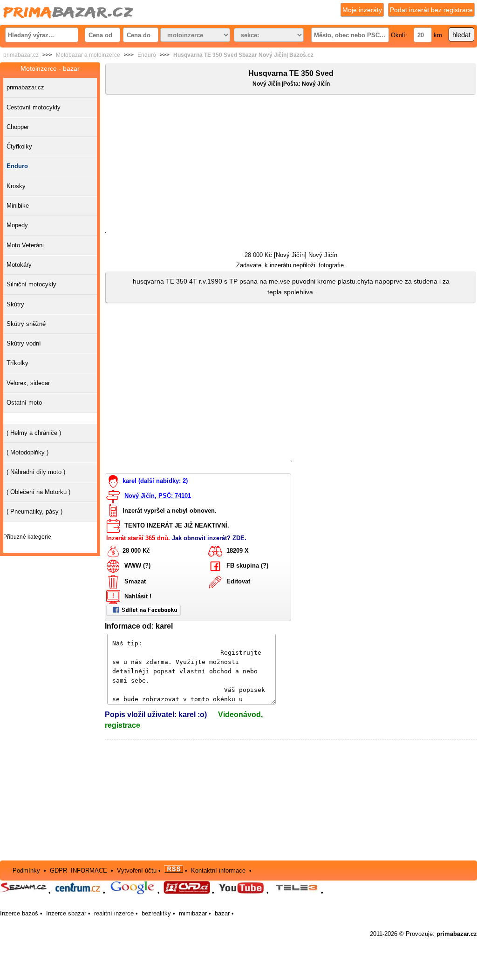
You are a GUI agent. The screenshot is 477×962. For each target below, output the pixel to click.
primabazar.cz (21, 55)
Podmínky (26, 870)
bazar (222, 913)
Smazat (135, 581)
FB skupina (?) (247, 565)
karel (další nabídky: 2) (155, 481)
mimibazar (193, 913)
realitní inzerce (114, 913)
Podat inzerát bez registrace (431, 10)
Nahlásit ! (137, 596)
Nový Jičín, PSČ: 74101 (157, 496)
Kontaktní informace (218, 870)
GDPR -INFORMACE (79, 870)
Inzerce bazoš (19, 913)
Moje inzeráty (362, 10)
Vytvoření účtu (137, 870)
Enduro (146, 55)
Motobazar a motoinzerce (88, 55)
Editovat (238, 581)
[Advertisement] (291, 165)
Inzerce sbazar (66, 913)
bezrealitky (156, 913)
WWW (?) (137, 565)
